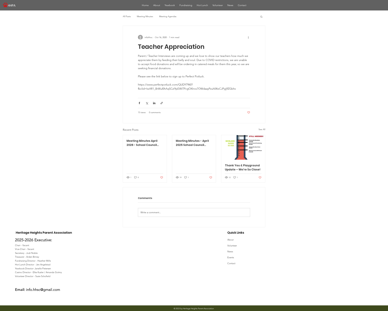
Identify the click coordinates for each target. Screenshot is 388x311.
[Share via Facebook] (139, 103)
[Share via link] (161, 103)
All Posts (127, 16)
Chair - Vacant (22, 245)
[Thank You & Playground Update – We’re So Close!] (243, 147)
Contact (231, 263)
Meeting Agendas (167, 16)
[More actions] (248, 37)
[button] (261, 16)
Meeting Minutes (145, 16)
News (230, 251)
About (230, 239)
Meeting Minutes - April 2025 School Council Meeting (192, 143)
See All (262, 129)
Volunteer (232, 245)
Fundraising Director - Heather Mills (33, 260)
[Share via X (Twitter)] (146, 103)
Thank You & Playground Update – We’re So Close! (242, 167)
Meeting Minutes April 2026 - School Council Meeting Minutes (142, 143)
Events (230, 257)
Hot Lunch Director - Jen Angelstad (32, 264)
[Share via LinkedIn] (154, 103)
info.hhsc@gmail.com (43, 289)
